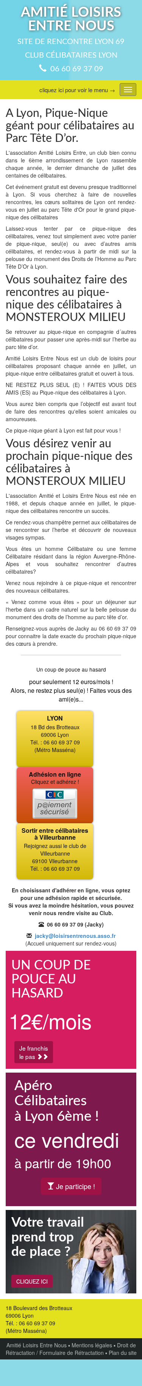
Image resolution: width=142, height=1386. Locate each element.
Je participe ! (74, 1186)
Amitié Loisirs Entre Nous (36, 1345)
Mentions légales (92, 1345)
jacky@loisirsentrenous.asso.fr (75, 935)
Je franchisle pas (33, 1052)
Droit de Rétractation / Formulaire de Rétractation (71, 1348)
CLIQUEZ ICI (32, 1281)
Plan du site (123, 1352)
